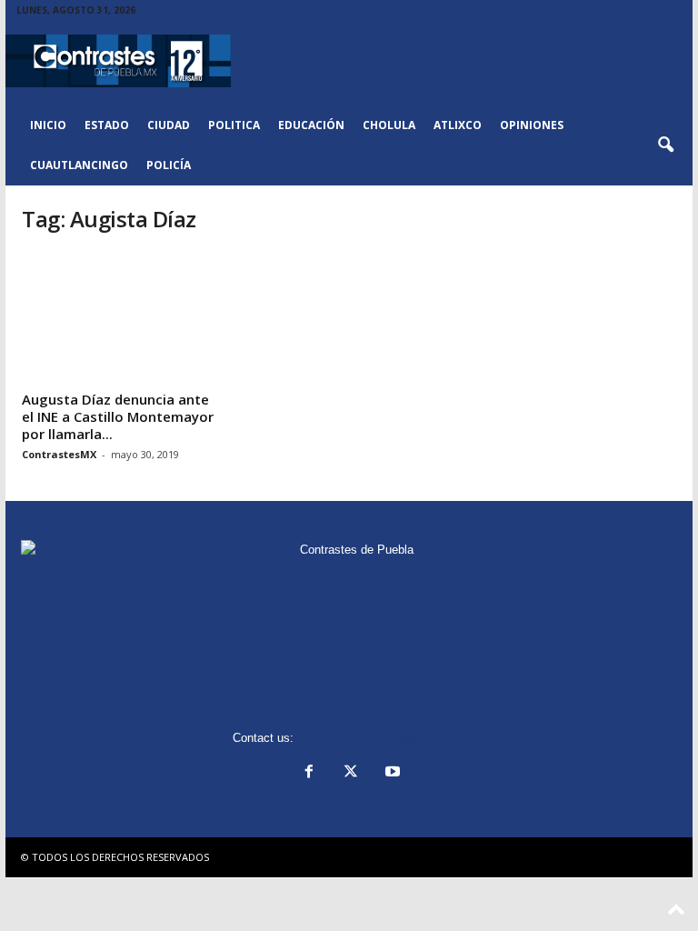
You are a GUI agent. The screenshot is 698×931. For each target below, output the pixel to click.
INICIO (48, 125)
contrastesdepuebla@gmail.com (381, 738)
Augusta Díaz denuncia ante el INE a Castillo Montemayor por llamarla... (118, 416)
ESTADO (107, 125)
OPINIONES (531, 125)
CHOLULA (389, 125)
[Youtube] (391, 773)
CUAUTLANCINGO (79, 165)
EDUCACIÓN (311, 125)
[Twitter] (351, 773)
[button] (665, 145)
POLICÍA (168, 165)
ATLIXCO (458, 125)
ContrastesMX (59, 454)
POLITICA (234, 125)
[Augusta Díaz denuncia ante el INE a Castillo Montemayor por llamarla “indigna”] (121, 318)
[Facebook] (309, 773)
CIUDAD (168, 125)
